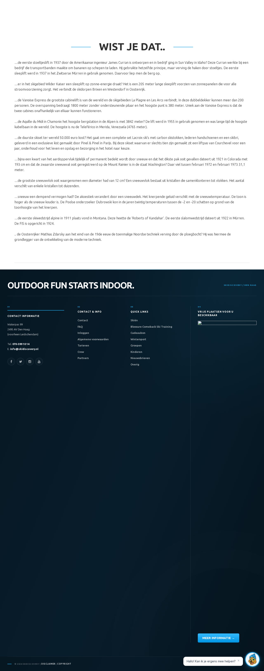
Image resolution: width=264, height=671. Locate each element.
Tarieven (83, 345)
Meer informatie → (218, 638)
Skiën (134, 320)
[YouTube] (39, 361)
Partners (83, 358)
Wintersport (138, 339)
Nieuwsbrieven (140, 358)
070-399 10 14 (20, 344)
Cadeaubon (138, 332)
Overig (135, 364)
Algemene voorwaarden (93, 339)
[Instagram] (30, 361)
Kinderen (136, 351)
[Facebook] (11, 361)
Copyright (64, 664)
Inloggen (83, 332)
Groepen (136, 345)
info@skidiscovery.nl (23, 348)
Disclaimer (48, 664)
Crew (81, 351)
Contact (83, 320)
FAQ (80, 326)
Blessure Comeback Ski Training (151, 326)
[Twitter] (20, 361)
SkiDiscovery (32, 21)
